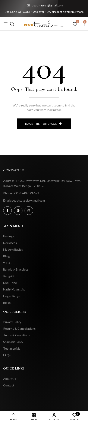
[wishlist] (75, 24)
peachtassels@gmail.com (47, 5)
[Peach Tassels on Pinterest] (18, 210)
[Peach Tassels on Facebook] (7, 210)
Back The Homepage (41, 123)
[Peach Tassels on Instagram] (29, 210)
